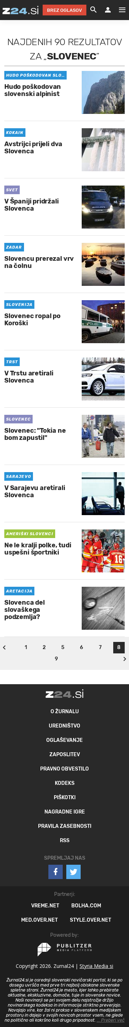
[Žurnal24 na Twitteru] (73, 872)
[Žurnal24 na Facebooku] (55, 872)
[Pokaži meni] (118, 10)
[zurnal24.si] (20, 10)
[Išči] (93, 10)
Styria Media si (96, 966)
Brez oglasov (64, 10)
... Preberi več (111, 1020)
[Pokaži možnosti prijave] (108, 10)
